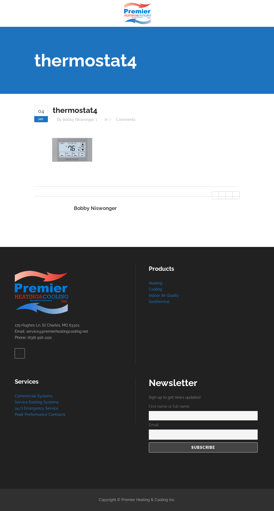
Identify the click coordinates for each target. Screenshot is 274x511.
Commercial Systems (33, 396)
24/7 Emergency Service (36, 408)
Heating (155, 283)
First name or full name (169, 406)
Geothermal (159, 301)
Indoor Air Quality (164, 295)
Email (154, 425)
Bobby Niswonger (78, 119)
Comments (125, 119)
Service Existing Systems (37, 402)
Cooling (155, 289)
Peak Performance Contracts (40, 414)
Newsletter (173, 382)
